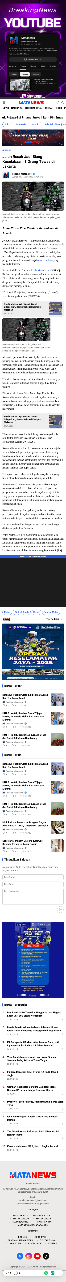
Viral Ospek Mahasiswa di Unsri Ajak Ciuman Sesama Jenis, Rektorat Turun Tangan (31, 1059)
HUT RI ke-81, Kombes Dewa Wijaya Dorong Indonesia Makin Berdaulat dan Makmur (23, 716)
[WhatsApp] (46, 1273)
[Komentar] (16, 1273)
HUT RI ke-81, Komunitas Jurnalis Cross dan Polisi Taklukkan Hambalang (24, 736)
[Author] (6, 175)
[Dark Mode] (62, 102)
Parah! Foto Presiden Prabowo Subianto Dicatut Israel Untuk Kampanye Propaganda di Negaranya (34, 1029)
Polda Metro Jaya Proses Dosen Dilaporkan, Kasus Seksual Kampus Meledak (22, 307)
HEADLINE (7, 150)
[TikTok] (46, 1256)
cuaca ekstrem (45, 260)
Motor (7, 612)
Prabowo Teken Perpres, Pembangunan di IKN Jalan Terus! (35, 1103)
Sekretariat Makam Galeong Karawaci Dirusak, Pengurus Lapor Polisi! (22, 842)
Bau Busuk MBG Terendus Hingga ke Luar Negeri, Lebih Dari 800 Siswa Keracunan (34, 1014)
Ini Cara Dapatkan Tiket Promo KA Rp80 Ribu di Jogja (32, 1073)
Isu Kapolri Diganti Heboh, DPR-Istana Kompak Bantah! (32, 1118)
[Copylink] (52, 1273)
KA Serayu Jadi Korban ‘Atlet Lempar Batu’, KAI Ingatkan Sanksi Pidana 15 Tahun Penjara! (33, 1044)
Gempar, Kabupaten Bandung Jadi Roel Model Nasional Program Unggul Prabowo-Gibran (31, 1088)
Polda (26, 612)
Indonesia (21, 124)
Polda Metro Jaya (40, 270)
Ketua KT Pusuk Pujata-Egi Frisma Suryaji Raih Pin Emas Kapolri (25, 696)
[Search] (58, 102)
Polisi (7, 124)
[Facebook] (20, 1256)
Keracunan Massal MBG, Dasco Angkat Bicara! (32, 1146)
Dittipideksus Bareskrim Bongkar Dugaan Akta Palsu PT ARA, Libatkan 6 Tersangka (25, 824)
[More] (47, 705)
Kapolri (35, 124)
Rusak (36, 612)
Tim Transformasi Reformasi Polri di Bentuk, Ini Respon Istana (33, 1133)
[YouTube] (37, 1256)
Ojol (17, 612)
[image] (57, 699)
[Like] (7, 1273)
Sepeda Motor (51, 612)
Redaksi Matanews (22, 174)
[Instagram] (28, 1256)
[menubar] (4, 102)
